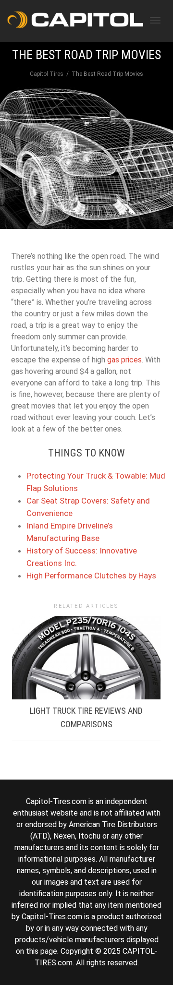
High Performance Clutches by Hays (91, 575)
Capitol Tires (46, 74)
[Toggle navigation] (155, 20)
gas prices (124, 359)
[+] (86, 657)
